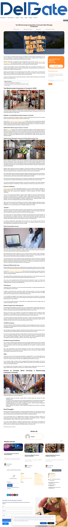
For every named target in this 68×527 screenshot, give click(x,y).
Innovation (17, 17)
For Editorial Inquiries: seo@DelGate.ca (52, 485)
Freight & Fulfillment (10, 17)
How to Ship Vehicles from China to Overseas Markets (11, 454)
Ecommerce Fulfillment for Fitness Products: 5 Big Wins (32, 456)
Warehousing (39, 29)
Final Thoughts (7, 85)
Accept (43, 523)
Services (21, 17)
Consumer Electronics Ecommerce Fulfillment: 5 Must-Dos (53, 456)
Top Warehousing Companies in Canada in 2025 (12, 82)
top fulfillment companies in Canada (15, 271)
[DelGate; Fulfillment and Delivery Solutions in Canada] (34, 8)
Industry (26, 17)
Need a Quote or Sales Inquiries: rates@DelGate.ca (53, 483)
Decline (51, 523)
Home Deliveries (3, 17)
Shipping (30, 17)
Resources (35, 17)
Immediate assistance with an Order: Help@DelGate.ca (54, 488)
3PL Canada (9, 129)
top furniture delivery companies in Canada (17, 121)
